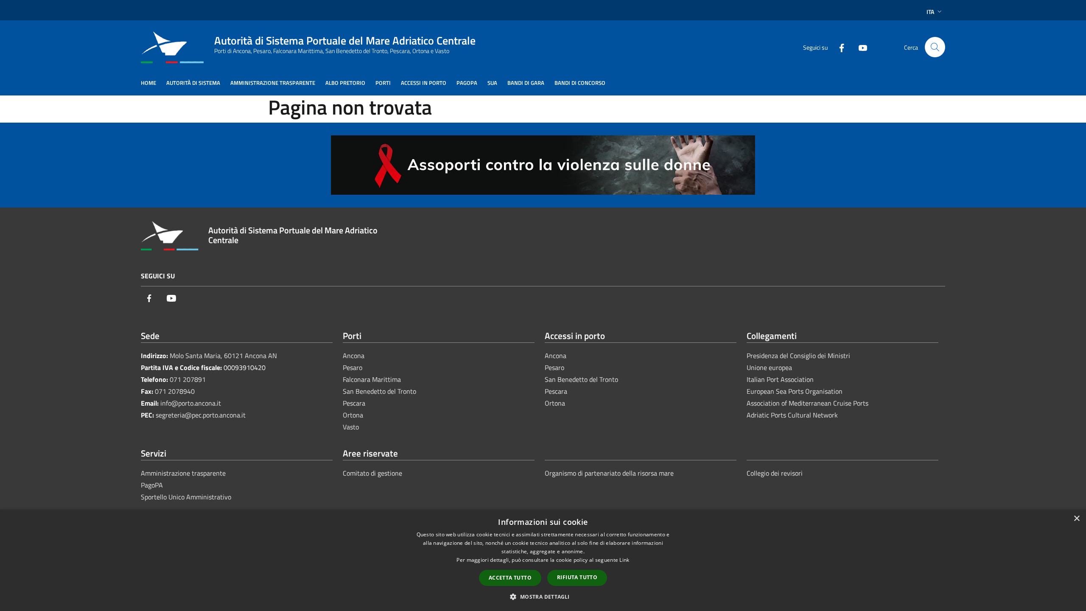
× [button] (1076, 519)
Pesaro (352, 367)
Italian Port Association (780, 379)
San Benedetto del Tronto (379, 391)
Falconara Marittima (372, 379)
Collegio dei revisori (775, 473)
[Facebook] (838, 47)
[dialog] (543, 560)
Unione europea (769, 367)
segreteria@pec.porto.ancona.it (201, 415)
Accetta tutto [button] (510, 577)
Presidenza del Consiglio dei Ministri (798, 355)
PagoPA (152, 485)
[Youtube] (859, 47)
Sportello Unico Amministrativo (186, 497)
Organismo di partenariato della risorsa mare (609, 473)
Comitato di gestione (372, 473)
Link (624, 559)
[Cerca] (935, 47)
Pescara (354, 403)
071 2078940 (175, 391)
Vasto (351, 427)
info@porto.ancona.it (190, 403)
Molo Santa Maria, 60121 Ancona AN (223, 355)
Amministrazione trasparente (183, 473)
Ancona (353, 355)
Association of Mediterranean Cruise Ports (807, 403)
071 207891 (188, 379)
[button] (542, 596)
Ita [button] (930, 11)
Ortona (353, 415)
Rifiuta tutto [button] (577, 577)
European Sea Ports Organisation (794, 391)
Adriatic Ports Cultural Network (792, 415)
